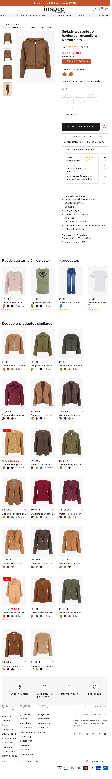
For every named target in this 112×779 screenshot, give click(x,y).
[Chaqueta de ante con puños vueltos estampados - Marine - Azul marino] (41, 418)
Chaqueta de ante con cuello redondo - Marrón (43, 563)
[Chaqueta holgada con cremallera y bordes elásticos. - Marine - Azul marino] (69, 467)
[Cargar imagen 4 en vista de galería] (7, 89)
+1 (47, 306)
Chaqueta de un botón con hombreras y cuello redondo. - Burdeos (43, 514)
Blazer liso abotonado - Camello (14, 514)
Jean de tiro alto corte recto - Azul (71, 303)
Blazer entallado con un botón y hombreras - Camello (14, 666)
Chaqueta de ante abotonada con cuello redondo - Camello (71, 563)
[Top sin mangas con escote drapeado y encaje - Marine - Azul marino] (36, 306)
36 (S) (68, 96)
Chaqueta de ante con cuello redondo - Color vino (71, 514)
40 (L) (92, 96)
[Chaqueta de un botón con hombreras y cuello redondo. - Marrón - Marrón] (41, 517)
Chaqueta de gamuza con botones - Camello (14, 464)
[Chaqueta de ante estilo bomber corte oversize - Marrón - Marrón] (8, 369)
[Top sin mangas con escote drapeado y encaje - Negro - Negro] (41, 306)
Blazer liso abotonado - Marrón (43, 464)
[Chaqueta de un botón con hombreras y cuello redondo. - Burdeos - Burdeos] (65, 616)
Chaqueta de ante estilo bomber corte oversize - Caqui (71, 366)
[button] (104, 126)
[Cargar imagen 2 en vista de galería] (7, 55)
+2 (19, 468)
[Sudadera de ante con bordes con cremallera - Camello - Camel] (70, 74)
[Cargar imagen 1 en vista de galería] (7, 38)
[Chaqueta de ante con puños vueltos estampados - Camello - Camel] (69, 418)
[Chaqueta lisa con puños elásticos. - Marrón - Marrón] (12, 418)
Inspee (12, 761)
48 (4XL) (69, 109)
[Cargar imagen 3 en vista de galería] (7, 72)
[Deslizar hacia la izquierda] (19, 60)
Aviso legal (25, 723)
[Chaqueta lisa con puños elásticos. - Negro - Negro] (8, 418)
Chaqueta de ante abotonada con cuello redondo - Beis (43, 666)
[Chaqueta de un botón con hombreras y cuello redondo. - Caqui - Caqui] (36, 517)
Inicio (4, 24)
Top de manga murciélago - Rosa (14, 303)
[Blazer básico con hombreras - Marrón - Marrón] (41, 616)
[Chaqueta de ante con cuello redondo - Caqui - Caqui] (69, 517)
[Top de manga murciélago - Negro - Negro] (12, 306)
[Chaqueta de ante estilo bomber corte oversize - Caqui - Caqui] (12, 369)
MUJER (14, 24)
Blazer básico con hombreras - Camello (43, 613)
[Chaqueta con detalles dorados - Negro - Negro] (8, 616)
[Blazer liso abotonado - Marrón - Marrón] (8, 517)
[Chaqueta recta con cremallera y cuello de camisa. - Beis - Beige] (36, 369)
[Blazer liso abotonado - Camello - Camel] (36, 467)
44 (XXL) (82, 102)
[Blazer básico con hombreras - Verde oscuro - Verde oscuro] (36, 616)
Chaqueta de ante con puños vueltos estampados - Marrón (71, 415)
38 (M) (80, 96)
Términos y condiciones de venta (26, 740)
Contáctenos (45, 723)
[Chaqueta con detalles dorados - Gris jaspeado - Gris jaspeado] (12, 616)
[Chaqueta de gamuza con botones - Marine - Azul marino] (12, 467)
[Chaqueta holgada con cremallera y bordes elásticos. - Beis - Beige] (65, 467)
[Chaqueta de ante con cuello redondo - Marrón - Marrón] (65, 517)
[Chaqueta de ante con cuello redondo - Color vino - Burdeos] (41, 566)
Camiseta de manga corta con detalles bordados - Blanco (100, 303)
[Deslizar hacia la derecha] (51, 60)
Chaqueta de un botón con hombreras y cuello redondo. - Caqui (71, 613)
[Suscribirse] (106, 714)
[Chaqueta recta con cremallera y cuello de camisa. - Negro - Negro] (41, 369)
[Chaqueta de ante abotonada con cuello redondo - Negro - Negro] (69, 566)
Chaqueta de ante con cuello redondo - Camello (14, 563)
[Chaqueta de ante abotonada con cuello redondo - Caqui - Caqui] (65, 566)
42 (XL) (69, 102)
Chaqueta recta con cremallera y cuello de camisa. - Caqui (43, 366)
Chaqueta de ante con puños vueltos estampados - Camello (43, 415)
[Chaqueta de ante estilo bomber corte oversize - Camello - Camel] (69, 369)
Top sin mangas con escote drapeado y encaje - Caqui (43, 303)
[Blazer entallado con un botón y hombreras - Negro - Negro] (12, 669)
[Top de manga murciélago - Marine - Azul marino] (8, 306)
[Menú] (3, 9)
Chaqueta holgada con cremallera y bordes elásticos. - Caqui (71, 464)
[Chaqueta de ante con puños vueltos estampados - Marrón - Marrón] (36, 418)
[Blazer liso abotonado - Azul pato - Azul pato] (41, 467)
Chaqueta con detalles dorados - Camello (14, 613)
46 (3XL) (97, 102)
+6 (19, 306)
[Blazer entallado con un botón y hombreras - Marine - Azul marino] (8, 669)
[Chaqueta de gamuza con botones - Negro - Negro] (8, 467)
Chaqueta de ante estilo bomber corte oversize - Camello (14, 366)
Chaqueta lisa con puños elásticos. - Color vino (14, 415)
